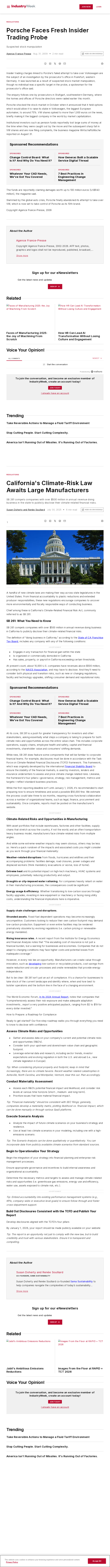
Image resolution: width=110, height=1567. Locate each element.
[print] (102, 63)
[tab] (14, 358)
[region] (55, 365)
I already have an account (55, 393)
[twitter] (55, 63)
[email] (64, 63)
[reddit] (59, 63)
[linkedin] (50, 63)
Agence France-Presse (18, 53)
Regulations (12, 22)
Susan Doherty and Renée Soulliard (25, 509)
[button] (8, 7)
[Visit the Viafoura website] (96, 371)
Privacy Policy (12, 1562)
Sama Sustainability (81, 1281)
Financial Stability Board (78, 766)
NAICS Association (36, 669)
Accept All (97, 1561)
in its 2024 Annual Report (53, 996)
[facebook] (45, 63)
